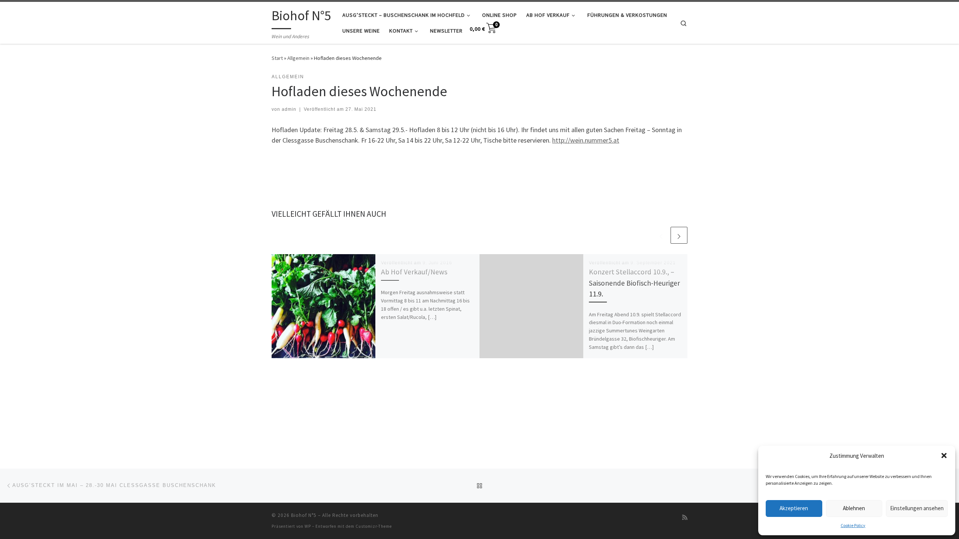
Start (277, 58)
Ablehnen (854, 508)
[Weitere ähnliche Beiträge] (679, 235)
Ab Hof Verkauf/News (414, 271)
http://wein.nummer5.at (585, 140)
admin (289, 109)
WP (308, 526)
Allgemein (298, 58)
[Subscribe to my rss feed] (684, 517)
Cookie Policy (853, 525)
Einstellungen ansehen (917, 508)
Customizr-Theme (374, 526)
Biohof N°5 (304, 515)
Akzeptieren (794, 508)
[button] (944, 455)
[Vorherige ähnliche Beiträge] (661, 235)
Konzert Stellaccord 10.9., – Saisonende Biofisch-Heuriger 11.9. (634, 282)
